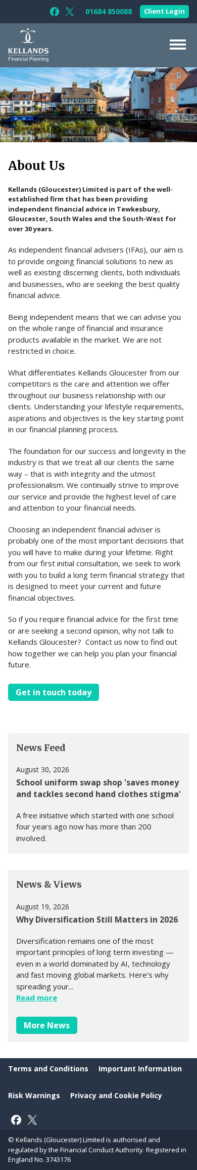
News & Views (49, 884)
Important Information (140, 1068)
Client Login (164, 11)
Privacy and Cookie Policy (116, 1095)
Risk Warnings (34, 1095)
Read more (36, 997)
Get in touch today (53, 692)
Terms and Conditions (48, 1068)
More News (47, 1025)
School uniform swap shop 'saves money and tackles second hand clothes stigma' (98, 788)
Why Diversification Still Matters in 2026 (97, 919)
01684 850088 (108, 12)
